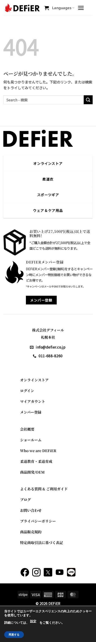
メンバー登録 (30, 412)
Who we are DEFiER (38, 450)
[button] (46, 8)
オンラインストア (34, 380)
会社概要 (27, 429)
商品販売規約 (31, 531)
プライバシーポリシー (38, 521)
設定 (33, 621)
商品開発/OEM (32, 472)
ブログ (25, 499)
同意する (14, 634)
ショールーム (31, 439)
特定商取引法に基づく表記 (41, 542)
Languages (61, 7)
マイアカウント (32, 401)
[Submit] (88, 99)
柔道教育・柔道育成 (36, 461)
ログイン (27, 390)
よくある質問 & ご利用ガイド (44, 488)
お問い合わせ (31, 510)
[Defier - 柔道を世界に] (22, 8)
